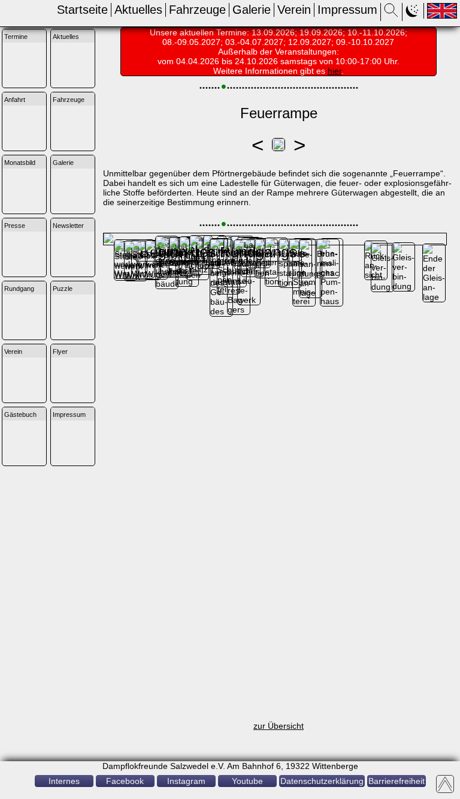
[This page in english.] (442, 11)
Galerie (251, 9)
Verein (294, 9)
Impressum (347, 9)
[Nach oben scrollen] (445, 784)
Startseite (82, 9)
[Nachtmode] (412, 13)
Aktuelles (138, 9)
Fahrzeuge (197, 9)
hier (334, 71)
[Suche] (391, 13)
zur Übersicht (278, 726)
